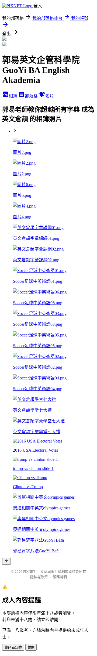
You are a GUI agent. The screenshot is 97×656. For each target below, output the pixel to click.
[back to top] (6, 561)
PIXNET (29, 572)
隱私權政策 (39, 577)
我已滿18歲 (13, 648)
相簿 (13, 96)
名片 (49, 96)
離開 (30, 648)
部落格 (32, 96)
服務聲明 (60, 577)
